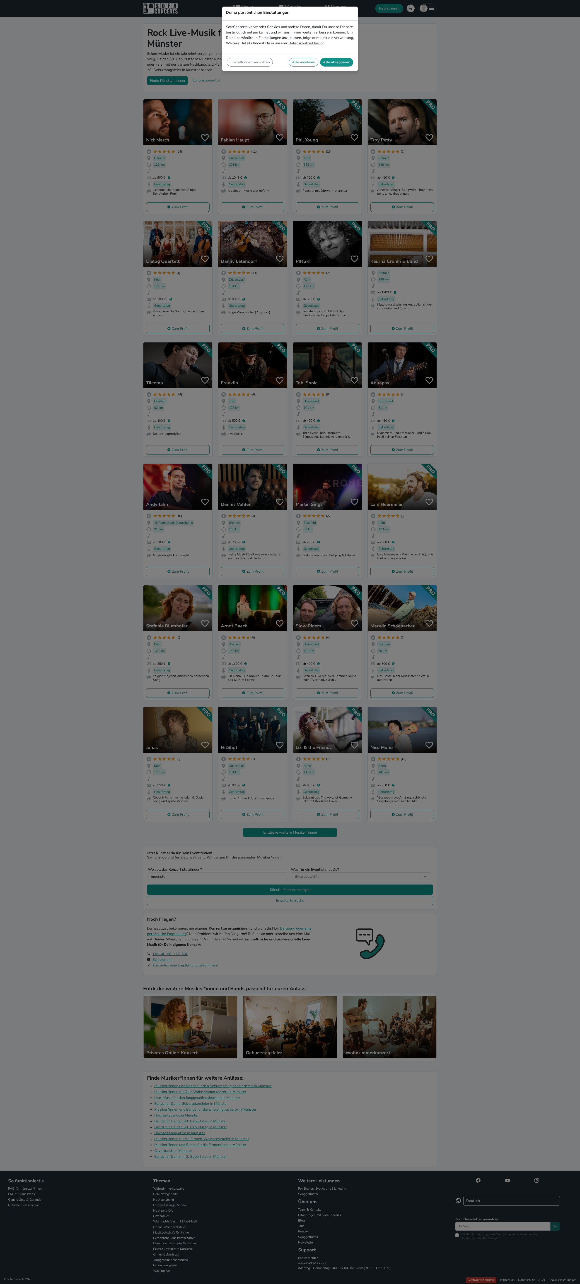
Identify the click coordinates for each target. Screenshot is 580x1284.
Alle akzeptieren (336, 62)
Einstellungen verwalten (250, 62)
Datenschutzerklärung (306, 43)
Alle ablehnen (303, 62)
